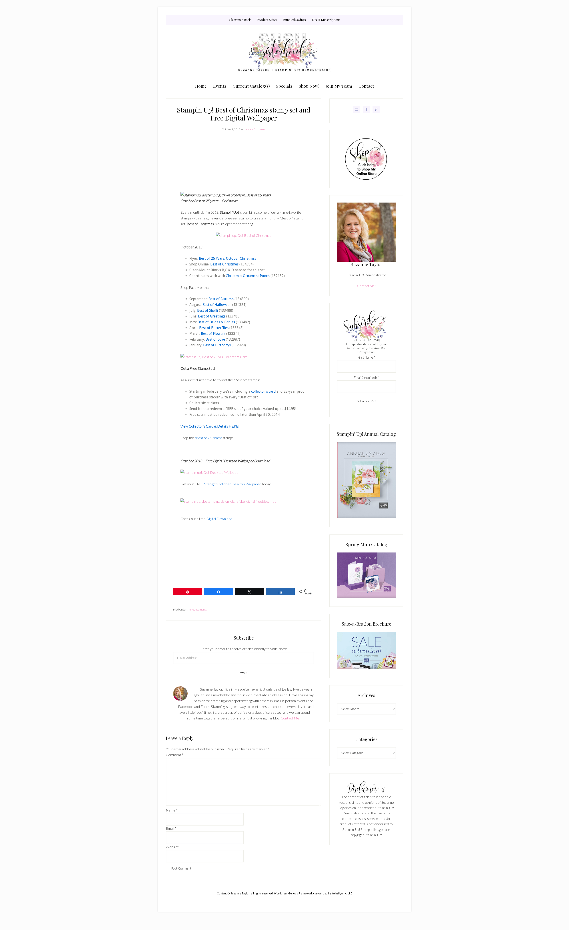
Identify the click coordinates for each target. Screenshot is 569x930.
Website (172, 847)
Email (171, 828)
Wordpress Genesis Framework (293, 893)
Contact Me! (290, 718)
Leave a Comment (255, 129)
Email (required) (366, 378)
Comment (174, 755)
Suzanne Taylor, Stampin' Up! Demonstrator (284, 52)
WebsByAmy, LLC (342, 893)
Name (172, 810)
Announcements (197, 609)
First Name (366, 357)
